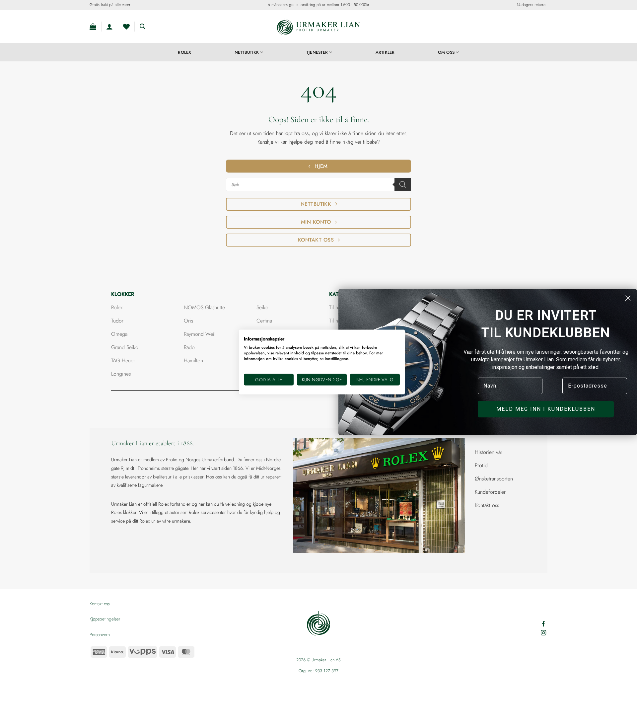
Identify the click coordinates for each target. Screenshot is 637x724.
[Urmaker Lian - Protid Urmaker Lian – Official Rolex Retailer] (318, 26)
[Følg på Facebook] (543, 624)
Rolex (184, 52)
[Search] (402, 184)
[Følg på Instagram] (543, 633)
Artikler (385, 52)
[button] (93, 26)
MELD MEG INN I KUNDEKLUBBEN (545, 409)
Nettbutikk (247, 52)
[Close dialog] (628, 298)
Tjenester (317, 52)
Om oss (446, 52)
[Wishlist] (126, 26)
